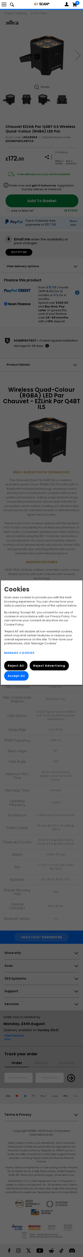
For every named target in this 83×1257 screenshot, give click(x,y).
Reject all (16, 666)
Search (12, 4)
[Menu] (4, 4)
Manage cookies (19, 653)
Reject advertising (49, 666)
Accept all (16, 676)
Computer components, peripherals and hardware (41, 4)
